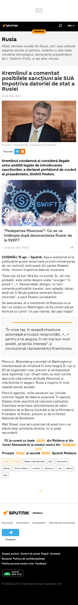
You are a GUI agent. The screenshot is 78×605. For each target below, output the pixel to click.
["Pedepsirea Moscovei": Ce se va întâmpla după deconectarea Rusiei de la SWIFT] (39, 203)
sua (59, 468)
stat (5, 475)
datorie (69, 468)
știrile (40, 440)
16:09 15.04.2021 (11, 96)
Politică (16, 461)
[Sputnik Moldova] (11, 27)
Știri (51, 461)
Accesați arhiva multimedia (43, 145)
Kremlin (36, 468)
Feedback (40, 563)
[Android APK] (13, 574)
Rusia (6, 461)
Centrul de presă (30, 553)
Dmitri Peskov (21, 468)
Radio (46, 453)
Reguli (45, 553)
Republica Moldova (62, 522)
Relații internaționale (34, 461)
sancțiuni (49, 468)
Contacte (55, 553)
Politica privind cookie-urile (18, 563)
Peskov (6, 468)
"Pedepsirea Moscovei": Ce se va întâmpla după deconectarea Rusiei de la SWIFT (38, 235)
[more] (72, 247)
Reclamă (7, 558)
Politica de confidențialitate (29, 558)
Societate (22, 522)
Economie (62, 461)
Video (20, 453)
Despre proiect (10, 553)
